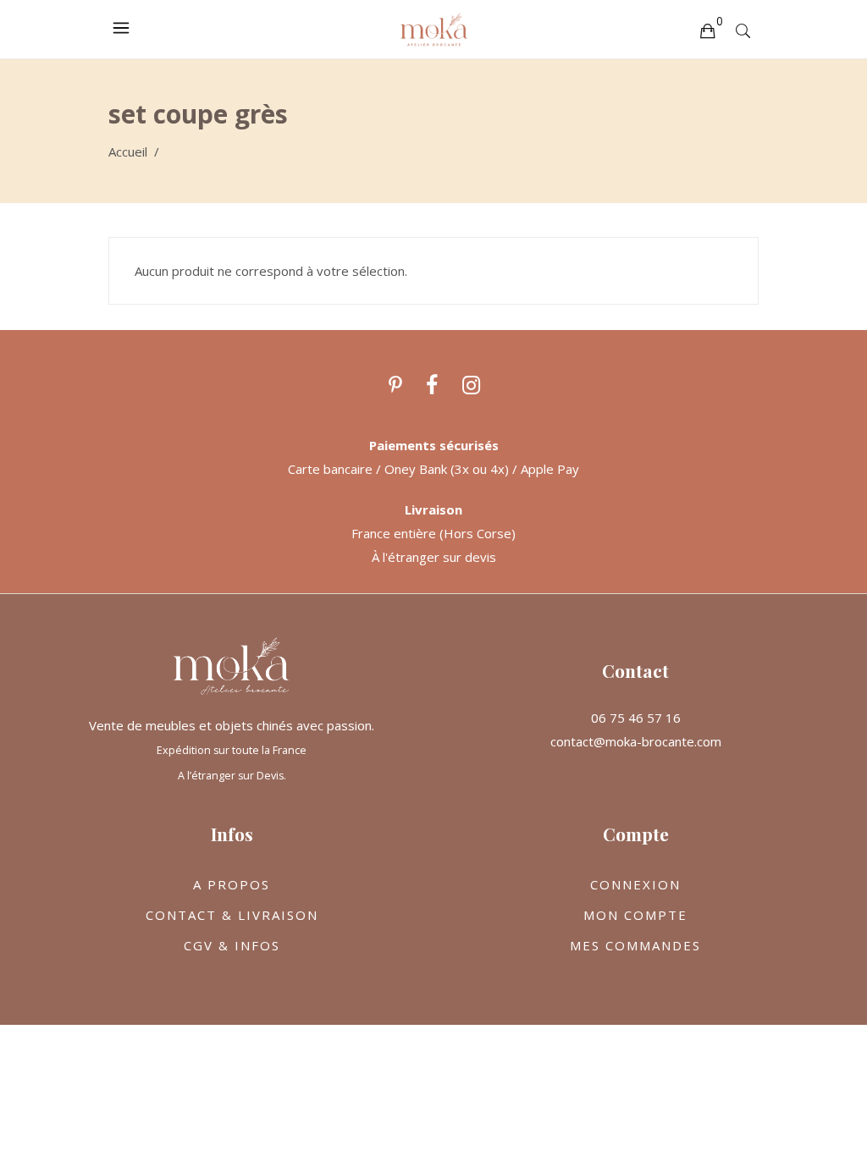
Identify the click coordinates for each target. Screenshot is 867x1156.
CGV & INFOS (232, 945)
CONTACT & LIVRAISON (232, 914)
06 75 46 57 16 (636, 717)
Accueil (127, 151)
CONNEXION (635, 884)
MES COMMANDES (635, 945)
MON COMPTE (635, 914)
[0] (707, 29)
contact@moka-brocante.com (635, 741)
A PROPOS (231, 884)
